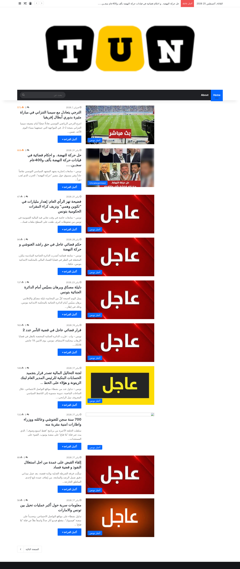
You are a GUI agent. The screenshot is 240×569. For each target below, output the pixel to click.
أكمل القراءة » (69, 139)
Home (216, 94)
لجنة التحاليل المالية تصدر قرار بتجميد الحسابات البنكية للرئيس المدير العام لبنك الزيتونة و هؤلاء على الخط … (51, 377)
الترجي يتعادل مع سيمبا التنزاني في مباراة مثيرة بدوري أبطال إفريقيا (50, 115)
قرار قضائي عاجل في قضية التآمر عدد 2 (52, 330)
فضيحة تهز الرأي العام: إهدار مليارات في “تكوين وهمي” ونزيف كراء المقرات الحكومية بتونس (51, 206)
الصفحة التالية (32, 549)
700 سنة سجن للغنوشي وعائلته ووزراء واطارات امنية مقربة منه (52, 422)
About (204, 94)
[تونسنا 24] (120, 48)
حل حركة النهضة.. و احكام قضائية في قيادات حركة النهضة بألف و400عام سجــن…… (54, 160)
